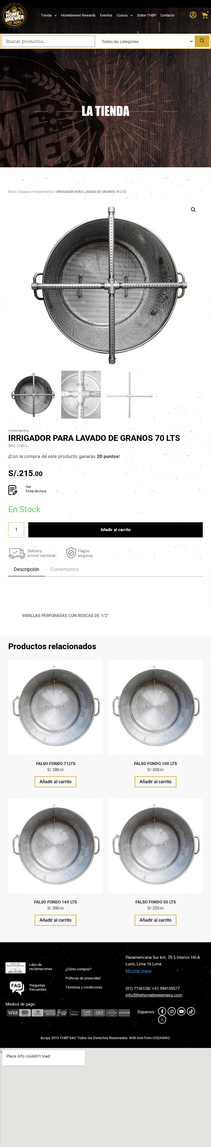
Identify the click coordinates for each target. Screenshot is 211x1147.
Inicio (12, 191)
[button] (193, 210)
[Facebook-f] (162, 1011)
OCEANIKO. (161, 1038)
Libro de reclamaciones (40, 967)
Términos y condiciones (83, 987)
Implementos (43, 191)
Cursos (122, 15)
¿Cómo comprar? (78, 969)
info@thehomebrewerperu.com (154, 995)
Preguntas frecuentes (37, 987)
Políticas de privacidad (82, 978)
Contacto (167, 15)
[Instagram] (172, 1011)
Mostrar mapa (138, 971)
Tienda (46, 15)
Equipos (25, 191)
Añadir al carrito (116, 530)
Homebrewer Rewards (78, 15)
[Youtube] (181, 1011)
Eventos (106, 15)
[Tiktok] (191, 1011)
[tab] (26, 569)
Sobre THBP (146, 15)
